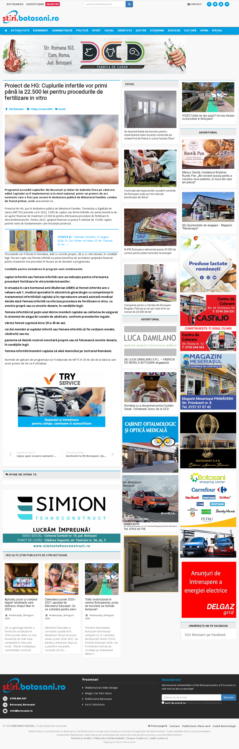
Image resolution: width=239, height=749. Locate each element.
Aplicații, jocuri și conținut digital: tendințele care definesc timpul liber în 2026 (21, 604)
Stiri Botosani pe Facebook (205, 634)
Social (62, 109)
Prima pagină (158, 726)
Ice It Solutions (95, 704)
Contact (175, 726)
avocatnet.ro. (44, 201)
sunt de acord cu (193, 703)
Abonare (229, 697)
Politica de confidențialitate (204, 703)
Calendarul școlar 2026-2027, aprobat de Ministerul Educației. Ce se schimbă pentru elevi (60, 604)
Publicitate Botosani (98, 699)
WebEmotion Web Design (101, 687)
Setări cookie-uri (159, 738)
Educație (174, 30)
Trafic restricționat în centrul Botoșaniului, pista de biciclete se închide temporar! (101, 604)
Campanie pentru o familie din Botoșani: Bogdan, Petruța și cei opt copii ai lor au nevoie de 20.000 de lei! (147, 308)
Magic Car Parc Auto (98, 693)
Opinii (204, 30)
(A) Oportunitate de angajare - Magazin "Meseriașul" (207, 227)
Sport (96, 30)
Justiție (141, 30)
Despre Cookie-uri (137, 738)
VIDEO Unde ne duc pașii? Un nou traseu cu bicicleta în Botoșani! (208, 117)
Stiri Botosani (16, 109)
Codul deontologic (224, 726)
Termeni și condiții (81, 738)
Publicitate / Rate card (196, 726)
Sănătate (125, 30)
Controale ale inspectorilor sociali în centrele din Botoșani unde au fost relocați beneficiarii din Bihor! (150, 194)
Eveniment (40, 30)
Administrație (62, 30)
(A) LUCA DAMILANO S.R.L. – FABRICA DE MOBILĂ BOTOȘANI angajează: (149, 361)
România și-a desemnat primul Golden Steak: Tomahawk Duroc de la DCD (148, 407)
